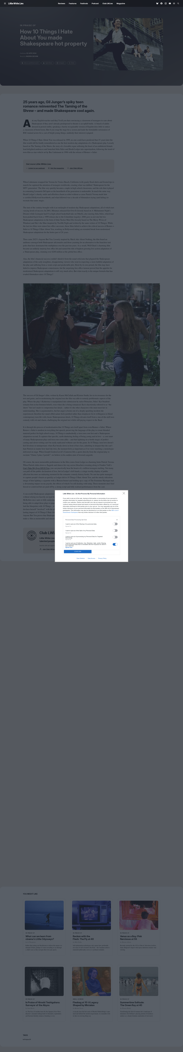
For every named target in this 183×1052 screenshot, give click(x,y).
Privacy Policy (102, 558)
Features (72, 3)
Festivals (84, 3)
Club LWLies (107, 3)
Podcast (95, 3)
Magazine (121, 3)
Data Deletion (81, 558)
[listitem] (91, 520)
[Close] (124, 494)
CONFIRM (77, 551)
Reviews (61, 3)
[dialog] (91, 526)
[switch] (115, 524)
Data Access (91, 558)
